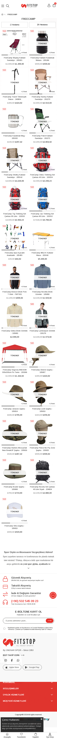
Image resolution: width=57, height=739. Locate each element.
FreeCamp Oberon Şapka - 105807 (42, 371)
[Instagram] (5, 660)
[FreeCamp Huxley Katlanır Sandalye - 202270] (42, 81)
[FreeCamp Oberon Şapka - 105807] (42, 354)
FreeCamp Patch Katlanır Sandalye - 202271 (42, 137)
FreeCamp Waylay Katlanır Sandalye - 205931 (14, 59)
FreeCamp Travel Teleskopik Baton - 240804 (14, 98)
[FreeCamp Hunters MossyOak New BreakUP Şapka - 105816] (15, 432)
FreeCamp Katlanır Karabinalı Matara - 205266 (42, 59)
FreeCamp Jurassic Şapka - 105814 (14, 410)
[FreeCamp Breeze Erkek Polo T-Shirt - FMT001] (15, 276)
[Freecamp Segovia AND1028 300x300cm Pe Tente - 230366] (15, 354)
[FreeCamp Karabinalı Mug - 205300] (15, 120)
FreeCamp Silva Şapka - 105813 (15, 527)
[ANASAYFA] (4, 14)
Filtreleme (44, 25)
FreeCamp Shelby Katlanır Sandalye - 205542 (14, 176)
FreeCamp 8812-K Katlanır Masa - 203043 (42, 254)
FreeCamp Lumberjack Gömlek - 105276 (42, 332)
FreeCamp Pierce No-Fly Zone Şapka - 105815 (42, 449)
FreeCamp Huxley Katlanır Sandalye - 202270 (42, 98)
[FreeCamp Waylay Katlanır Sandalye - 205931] (15, 42)
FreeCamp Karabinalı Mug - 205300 (14, 137)
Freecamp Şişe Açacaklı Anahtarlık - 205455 (14, 254)
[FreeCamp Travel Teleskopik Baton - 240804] (15, 81)
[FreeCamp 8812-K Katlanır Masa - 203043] (42, 237)
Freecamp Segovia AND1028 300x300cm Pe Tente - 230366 (14, 371)
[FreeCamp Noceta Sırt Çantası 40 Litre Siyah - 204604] (42, 471)
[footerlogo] (19, 642)
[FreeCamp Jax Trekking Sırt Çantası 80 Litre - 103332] (42, 198)
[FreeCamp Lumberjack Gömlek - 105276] (42, 315)
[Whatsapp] (18, 660)
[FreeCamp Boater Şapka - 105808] (15, 471)
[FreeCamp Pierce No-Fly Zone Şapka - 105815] (42, 432)
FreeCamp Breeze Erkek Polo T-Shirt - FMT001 (14, 293)
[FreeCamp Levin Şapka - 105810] (42, 393)
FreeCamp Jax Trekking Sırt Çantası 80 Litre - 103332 (42, 215)
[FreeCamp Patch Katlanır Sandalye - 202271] (42, 120)
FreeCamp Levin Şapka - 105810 (42, 410)
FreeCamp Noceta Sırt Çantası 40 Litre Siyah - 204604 (42, 488)
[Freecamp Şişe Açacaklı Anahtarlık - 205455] (15, 237)
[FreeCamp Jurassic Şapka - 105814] (15, 393)
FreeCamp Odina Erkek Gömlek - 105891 (15, 332)
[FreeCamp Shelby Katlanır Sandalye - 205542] (15, 159)
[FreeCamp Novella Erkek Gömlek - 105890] (42, 276)
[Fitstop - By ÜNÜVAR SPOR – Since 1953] (29, 5)
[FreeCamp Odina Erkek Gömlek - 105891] (15, 315)
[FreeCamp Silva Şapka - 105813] (15, 510)
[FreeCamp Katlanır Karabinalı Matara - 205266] (42, 42)
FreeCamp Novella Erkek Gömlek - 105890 (42, 293)
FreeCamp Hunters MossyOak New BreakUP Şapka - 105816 (14, 449)
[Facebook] (12, 660)
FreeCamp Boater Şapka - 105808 (14, 488)
